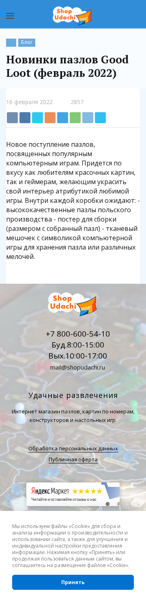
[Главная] (11, 43)
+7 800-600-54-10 (78, 333)
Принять (73, 582)
